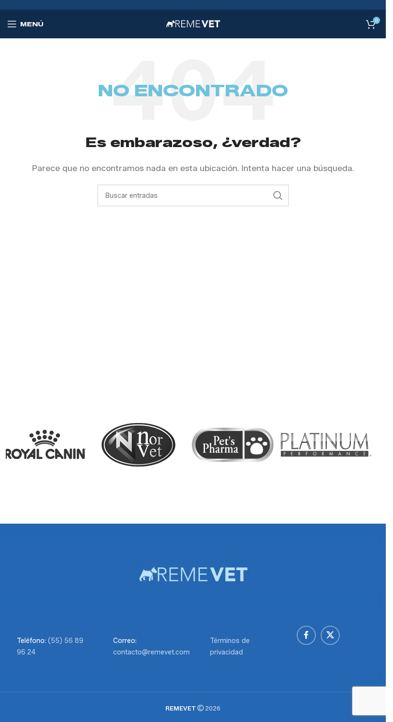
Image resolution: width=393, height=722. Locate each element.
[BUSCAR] (278, 195)
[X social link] (330, 635)
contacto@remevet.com (151, 652)
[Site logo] (193, 23)
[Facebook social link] (306, 635)
